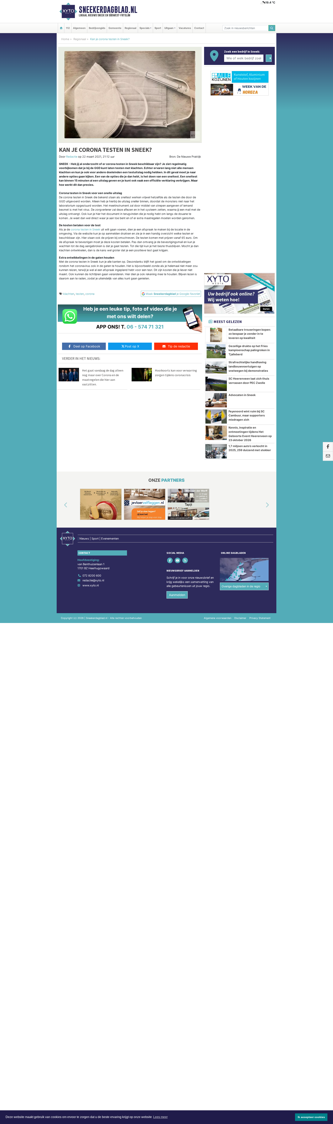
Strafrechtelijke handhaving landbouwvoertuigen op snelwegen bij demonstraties (248, 366)
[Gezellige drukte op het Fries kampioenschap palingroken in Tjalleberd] (216, 351)
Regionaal (130, 28)
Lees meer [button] (160, 1117)
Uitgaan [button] (168, 28)
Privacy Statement (260, 618)
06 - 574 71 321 (145, 327)
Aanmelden (177, 595)
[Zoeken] (271, 28)
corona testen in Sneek (85, 229)
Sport (158, 28)
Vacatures (185, 28)
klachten (68, 293)
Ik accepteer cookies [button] (311, 1117)
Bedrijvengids (97, 28)
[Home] (61, 28)
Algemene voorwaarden (217, 618)
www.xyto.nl (90, 585)
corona (89, 293)
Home (65, 39)
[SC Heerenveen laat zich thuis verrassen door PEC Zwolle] (216, 384)
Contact (199, 28)
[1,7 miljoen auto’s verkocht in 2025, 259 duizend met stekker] (216, 451)
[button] (61, 505)
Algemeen (79, 28)
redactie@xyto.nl (93, 580)
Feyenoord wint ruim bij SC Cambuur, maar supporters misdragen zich (247, 415)
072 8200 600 (91, 575)
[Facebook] (170, 560)
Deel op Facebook (86, 346)
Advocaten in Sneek (242, 395)
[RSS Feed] (185, 560)
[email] (328, 456)
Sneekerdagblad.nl (108, 9)
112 (68, 28)
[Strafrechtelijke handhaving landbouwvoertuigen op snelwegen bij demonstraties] (216, 367)
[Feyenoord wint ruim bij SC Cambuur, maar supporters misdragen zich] (216, 416)
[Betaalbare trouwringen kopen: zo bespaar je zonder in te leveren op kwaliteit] (216, 335)
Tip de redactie (179, 346)
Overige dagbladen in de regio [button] (241, 586)
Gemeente (114, 28)
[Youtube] (178, 560)
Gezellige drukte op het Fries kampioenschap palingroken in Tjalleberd (249, 350)
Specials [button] (145, 28)
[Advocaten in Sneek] (216, 400)
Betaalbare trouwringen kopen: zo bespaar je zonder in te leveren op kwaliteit (250, 334)
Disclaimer (240, 618)
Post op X (132, 346)
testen (80, 293)
